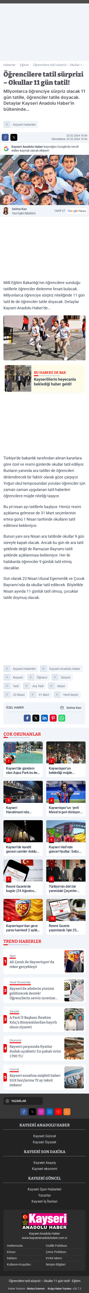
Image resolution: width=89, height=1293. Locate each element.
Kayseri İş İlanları (44, 1201)
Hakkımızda (15, 1245)
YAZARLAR (18, 1101)
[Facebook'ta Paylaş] (5, 137)
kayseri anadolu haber (64, 669)
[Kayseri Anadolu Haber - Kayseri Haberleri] (44, 1221)
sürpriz (65, 677)
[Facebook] (23, 1111)
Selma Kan (24, 211)
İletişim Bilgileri (55, 1264)
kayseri (18, 677)
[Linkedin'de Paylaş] (44, 718)
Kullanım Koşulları (19, 1264)
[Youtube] (58, 1111)
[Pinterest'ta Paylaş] (53, 718)
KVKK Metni (54, 1258)
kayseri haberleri (24, 124)
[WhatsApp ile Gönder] (61, 718)
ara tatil (37, 686)
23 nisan (19, 694)
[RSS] (67, 1111)
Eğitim (24, 65)
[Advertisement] (44, 30)
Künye (11, 1252)
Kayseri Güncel (44, 1136)
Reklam (12, 1258)
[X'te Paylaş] (13, 137)
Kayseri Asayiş (44, 1163)
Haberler (9, 65)
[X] (32, 1111)
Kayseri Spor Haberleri (44, 1189)
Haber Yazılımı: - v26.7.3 (44, 1288)
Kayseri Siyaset (44, 1142)
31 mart (44, 694)
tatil (16, 686)
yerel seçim (70, 694)
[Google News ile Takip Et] (76, 211)
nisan (61, 686)
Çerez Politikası (56, 1252)
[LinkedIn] (49, 1111)
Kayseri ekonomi (44, 1169)
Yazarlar (44, 1195)
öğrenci (42, 677)
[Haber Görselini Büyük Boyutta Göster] (44, 180)
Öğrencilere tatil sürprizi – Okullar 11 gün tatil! (58, 65)
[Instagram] (41, 1111)
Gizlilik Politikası (56, 1245)
